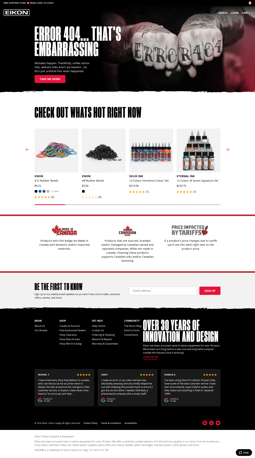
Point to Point (131, 330)
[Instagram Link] (211, 422)
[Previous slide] (27, 149)
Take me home (50, 79)
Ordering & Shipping (103, 334)
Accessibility (131, 423)
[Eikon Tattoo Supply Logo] (17, 12)
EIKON (38, 450)
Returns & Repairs (102, 339)
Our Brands (41, 330)
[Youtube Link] (218, 422)
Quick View (55, 168)
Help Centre (98, 326)
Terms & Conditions (111, 423)
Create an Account (69, 326)
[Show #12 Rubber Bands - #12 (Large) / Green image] (43, 191)
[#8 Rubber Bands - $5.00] (104, 150)
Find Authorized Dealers (72, 330)
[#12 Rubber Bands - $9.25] (56, 150)
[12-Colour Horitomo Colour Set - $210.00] (151, 150)
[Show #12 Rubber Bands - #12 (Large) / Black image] (36, 191)
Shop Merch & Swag (70, 343)
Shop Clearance (68, 334)
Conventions (131, 334)
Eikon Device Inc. (73, 450)
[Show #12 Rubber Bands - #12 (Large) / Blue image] (40, 191)
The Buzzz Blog (133, 326)
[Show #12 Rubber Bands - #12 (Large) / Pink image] (47, 191)
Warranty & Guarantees (105, 343)
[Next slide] (227, 149)
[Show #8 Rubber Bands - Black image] (83, 191)
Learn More (150, 357)
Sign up (209, 291)
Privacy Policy (91, 423)
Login (235, 13)
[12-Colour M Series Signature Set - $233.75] (198, 150)
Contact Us (98, 330)
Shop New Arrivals (69, 339)
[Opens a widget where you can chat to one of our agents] (244, 453)
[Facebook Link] (204, 422)
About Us (40, 326)
